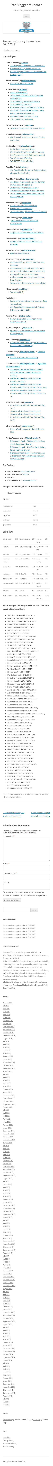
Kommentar (8, 836)
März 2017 (6, 1268)
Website (6, 883)
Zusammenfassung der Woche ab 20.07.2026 (19, 934)
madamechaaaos (28, 80)
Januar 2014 (7, 1381)
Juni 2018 (6, 1223)
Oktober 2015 (8, 1318)
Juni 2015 (6, 1330)
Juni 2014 (6, 1366)
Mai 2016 (6, 1298)
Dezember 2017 (8, 1241)
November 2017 (9, 1244)
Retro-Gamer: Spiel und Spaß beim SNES (27, 268)
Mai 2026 (6, 1012)
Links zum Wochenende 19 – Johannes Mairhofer (21, 952)
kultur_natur (25, 316)
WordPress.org (8, 1446)
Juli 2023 (6, 1074)
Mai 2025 (6, 1047)
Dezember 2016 (8, 1277)
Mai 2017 (6, 1262)
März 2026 (6, 1018)
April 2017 (6, 1265)
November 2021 (9, 1134)
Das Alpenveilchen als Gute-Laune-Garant (27, 155)
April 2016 (6, 1300)
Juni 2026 (6, 1009)
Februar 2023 (8, 1089)
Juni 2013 (6, 1402)
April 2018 (6, 1229)
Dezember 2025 (8, 1027)
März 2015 (6, 1339)
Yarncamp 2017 (16, 292)
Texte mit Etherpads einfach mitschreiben (27, 128)
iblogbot (41, 794)
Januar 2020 (7, 1184)
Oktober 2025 (8, 1032)
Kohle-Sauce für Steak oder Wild (23, 205)
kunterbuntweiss (27, 238)
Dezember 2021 (8, 1131)
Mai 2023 (6, 1080)
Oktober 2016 (8, 1283)
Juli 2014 (6, 1363)
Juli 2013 (6, 1399)
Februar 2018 (8, 1235)
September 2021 (9, 1140)
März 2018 (6, 1232)
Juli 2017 (6, 1256)
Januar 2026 (7, 1024)
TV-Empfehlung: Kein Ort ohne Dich (25, 101)
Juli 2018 (6, 1220)
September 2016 (9, 1286)
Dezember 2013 (8, 1384)
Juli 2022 (6, 1110)
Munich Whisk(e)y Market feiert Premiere (27, 152)
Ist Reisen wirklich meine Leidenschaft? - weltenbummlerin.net (25, 970)
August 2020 (7, 1178)
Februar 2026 (8, 1021)
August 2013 (7, 1396)
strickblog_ (23, 289)
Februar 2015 (8, 1342)
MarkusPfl (27, 328)
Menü (26, 16)
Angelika (6, 976)
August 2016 (7, 1289)
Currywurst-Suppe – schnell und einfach (27, 107)
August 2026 (7, 1003)
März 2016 (6, 1303)
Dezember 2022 (8, 1095)
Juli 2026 (6, 1006)
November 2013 (9, 1387)
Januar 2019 (7, 1202)
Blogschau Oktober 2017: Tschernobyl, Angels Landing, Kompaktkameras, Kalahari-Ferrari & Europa (27, 456)
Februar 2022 (8, 1125)
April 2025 (6, 1050)
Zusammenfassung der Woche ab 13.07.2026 (19, 937)
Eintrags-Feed (8, 1440)
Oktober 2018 (8, 1211)
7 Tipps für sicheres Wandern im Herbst (27, 232)
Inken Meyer (37, 1420)
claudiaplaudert (29, 480)
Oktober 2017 (8, 1247)
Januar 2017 (7, 1274)
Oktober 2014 (8, 1354)
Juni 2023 (6, 1077)
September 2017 (9, 1250)
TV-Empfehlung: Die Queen (21, 119)
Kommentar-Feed (9, 1443)
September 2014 (9, 1357)
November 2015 (9, 1315)
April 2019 (6, 1193)
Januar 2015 (7, 1345)
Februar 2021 (8, 1161)
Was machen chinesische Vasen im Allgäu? (28, 283)
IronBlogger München (26, 5)
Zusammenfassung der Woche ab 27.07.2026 (19, 931)
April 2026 (6, 1015)
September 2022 (9, 1104)
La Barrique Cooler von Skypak (22, 149)
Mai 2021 (6, 1152)
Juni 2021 (6, 1149)
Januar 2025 (7, 1059)
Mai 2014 (6, 1369)
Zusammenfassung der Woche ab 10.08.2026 (19, 925)
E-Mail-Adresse (10, 873)
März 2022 (6, 1122)
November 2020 (9, 1169)
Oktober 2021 (8, 1137)
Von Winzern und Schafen (21, 158)
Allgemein (6, 797)
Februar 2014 (8, 1378)
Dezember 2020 (8, 1166)
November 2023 (9, 1062)
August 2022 (7, 1107)
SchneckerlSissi (26, 146)
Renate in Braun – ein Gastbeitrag (24, 357)
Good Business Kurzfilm (20, 253)
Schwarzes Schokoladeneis (21, 208)
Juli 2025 (6, 1041)
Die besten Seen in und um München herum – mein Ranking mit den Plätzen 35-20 (28, 393)
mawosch (29, 402)
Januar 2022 (7, 1128)
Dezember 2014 (8, 1348)
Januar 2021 (7, 1164)
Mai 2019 (6, 1190)
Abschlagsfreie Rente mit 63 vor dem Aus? (27, 66)
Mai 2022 (6, 1116)
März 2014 (6, 1375)
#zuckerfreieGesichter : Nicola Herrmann (27, 191)
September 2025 (9, 1035)
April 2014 (6, 1372)
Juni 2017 (6, 1259)
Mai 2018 (6, 1226)
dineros (24, 63)
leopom (26, 474)
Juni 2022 (6, 1113)
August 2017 (7, 1253)
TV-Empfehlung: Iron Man (21, 104)
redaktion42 (28, 259)
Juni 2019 (6, 1187)
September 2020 (9, 1175)
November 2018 (9, 1208)
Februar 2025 (8, 1056)
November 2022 (9, 1098)
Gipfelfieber (27, 229)
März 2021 (6, 1158)
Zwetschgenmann (26, 351)
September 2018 (9, 1214)
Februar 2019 (8, 1199)
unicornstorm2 (28, 250)
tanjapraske (24, 339)
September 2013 (9, 1393)
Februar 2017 (8, 1271)
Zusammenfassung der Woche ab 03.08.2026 (19, 928)
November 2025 (9, 1029)
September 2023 (9, 1068)
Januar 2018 (7, 1238)
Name (6, 863)
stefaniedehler (28, 134)
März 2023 (6, 1086)
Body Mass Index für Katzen (21, 83)
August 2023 (7, 1071)
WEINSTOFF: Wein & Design (21, 161)
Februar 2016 (8, 1306)
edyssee (29, 125)
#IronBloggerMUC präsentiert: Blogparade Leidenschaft (25, 973)
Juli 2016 (6, 1292)
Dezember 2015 (8, 1312)
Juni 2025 (6, 1044)
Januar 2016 (7, 1309)
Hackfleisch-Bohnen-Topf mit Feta (24, 116)
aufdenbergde (27, 426)
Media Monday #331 (18, 92)
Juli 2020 (6, 1181)
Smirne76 (23, 89)
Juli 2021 (6, 1146)
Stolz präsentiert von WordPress (14, 1461)
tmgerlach (26, 203)
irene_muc (26, 217)
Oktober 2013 (8, 1390)
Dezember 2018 (8, 1205)
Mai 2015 (6, 1333)
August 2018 (7, 1217)
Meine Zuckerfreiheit (29, 179)
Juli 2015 (6, 1327)
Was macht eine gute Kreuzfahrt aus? (25, 68)
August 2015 (7, 1324)
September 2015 (9, 1321)
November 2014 (9, 1351)
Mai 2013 (6, 1405)
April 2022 (6, 1119)
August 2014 (7, 1360)
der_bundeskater (28, 471)
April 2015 (6, 1336)
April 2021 (6, 1155)
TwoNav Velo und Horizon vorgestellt (25, 411)
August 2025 (7, 1038)
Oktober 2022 (8, 1101)
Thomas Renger (8, 1420)
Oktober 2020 (8, 1172)
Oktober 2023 (8, 1065)
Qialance (23, 167)
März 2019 (6, 1196)
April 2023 (6, 1083)
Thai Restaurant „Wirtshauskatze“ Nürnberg (28, 211)
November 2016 (9, 1280)
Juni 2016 (6, 1295)
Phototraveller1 (32, 438)
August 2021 (7, 1143)
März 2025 (6, 1053)
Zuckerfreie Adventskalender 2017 (24, 188)
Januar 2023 (7, 1092)
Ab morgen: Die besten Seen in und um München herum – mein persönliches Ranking (26, 372)
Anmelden (6, 1437)
